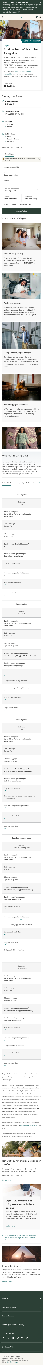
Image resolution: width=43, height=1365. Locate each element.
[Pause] (3, 447)
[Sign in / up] (40, 17)
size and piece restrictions (28, 1125)
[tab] (9, 154)
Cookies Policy (12, 1362)
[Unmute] (5, 447)
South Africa (9, 1347)
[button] (40, 1356)
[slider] (4, 445)
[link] (21, 1149)
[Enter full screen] (40, 447)
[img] (40, 2)
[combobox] (21, 182)
